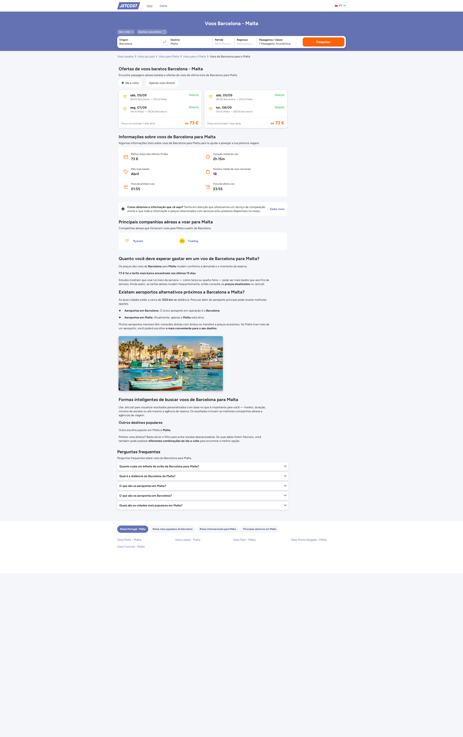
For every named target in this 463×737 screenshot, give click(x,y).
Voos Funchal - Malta (131, 546)
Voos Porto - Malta (129, 539)
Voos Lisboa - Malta (187, 539)
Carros (163, 5)
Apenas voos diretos (162, 83)
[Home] (128, 5)
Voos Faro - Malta (244, 539)
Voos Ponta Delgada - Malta (308, 539)
